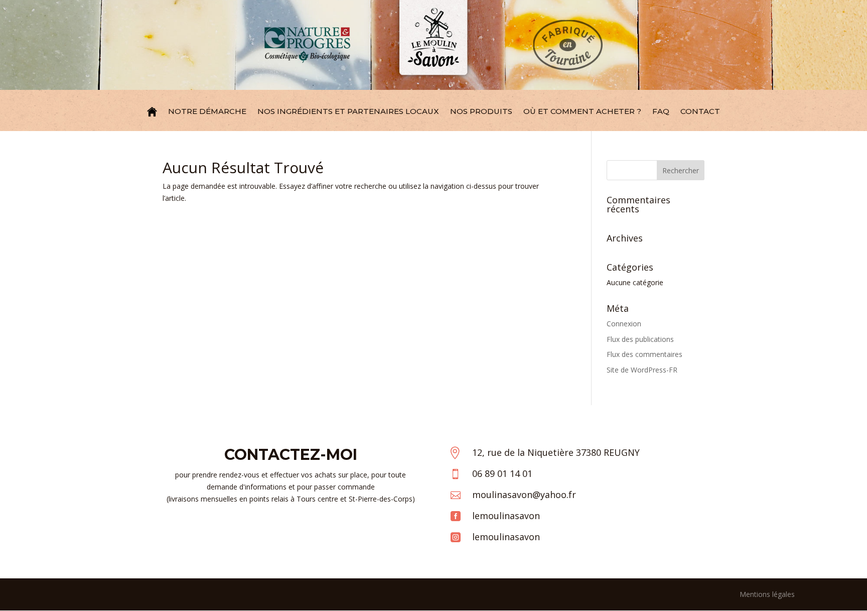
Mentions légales (767, 594)
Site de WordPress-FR (642, 370)
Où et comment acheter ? (582, 111)
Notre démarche (207, 111)
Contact (700, 111)
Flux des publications (640, 339)
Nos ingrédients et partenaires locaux (348, 111)
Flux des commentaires (644, 354)
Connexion (624, 323)
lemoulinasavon (506, 516)
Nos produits (481, 111)
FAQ (660, 111)
